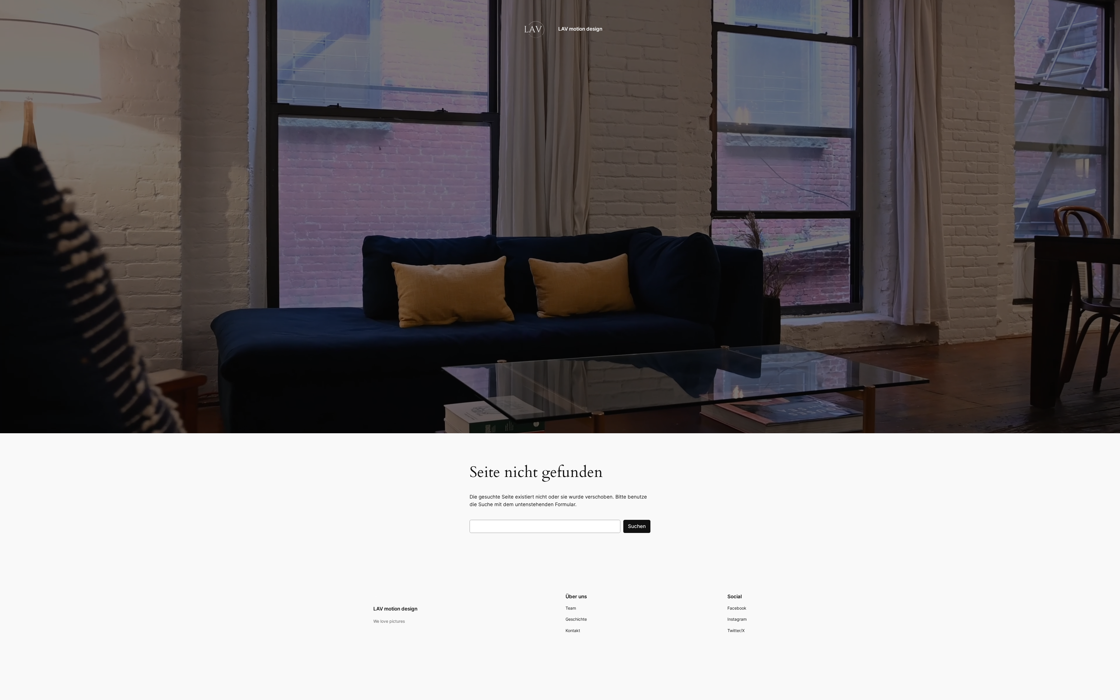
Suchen (637, 526)
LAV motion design (580, 29)
